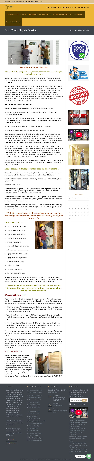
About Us (11, 439)
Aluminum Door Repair (35, 400)
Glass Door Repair (34, 402)
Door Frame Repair (34, 430)
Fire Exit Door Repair (34, 426)
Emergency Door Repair (35, 395)
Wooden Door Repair (34, 418)
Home (71, 30)
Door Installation (33, 416)
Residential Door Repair (35, 392)
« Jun (69, 222)
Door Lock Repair (33, 435)
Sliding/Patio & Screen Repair (37, 421)
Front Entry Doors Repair (35, 438)
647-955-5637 (53, 392)
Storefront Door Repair (35, 397)
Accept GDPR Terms (78, 404)
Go (84, 400)
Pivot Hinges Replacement (36, 423)
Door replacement (33, 428)
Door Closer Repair (34, 411)
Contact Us (12, 443)
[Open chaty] (88, 456)
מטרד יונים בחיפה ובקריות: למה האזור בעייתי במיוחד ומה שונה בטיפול (78, 445)
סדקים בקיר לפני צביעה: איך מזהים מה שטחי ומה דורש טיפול (78, 439)
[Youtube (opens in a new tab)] (88, 2)
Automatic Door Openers (35, 433)
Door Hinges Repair (34, 413)
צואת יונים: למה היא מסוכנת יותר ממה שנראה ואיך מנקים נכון (78, 451)
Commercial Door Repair (35, 390)
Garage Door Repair (34, 404)
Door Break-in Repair (34, 407)
